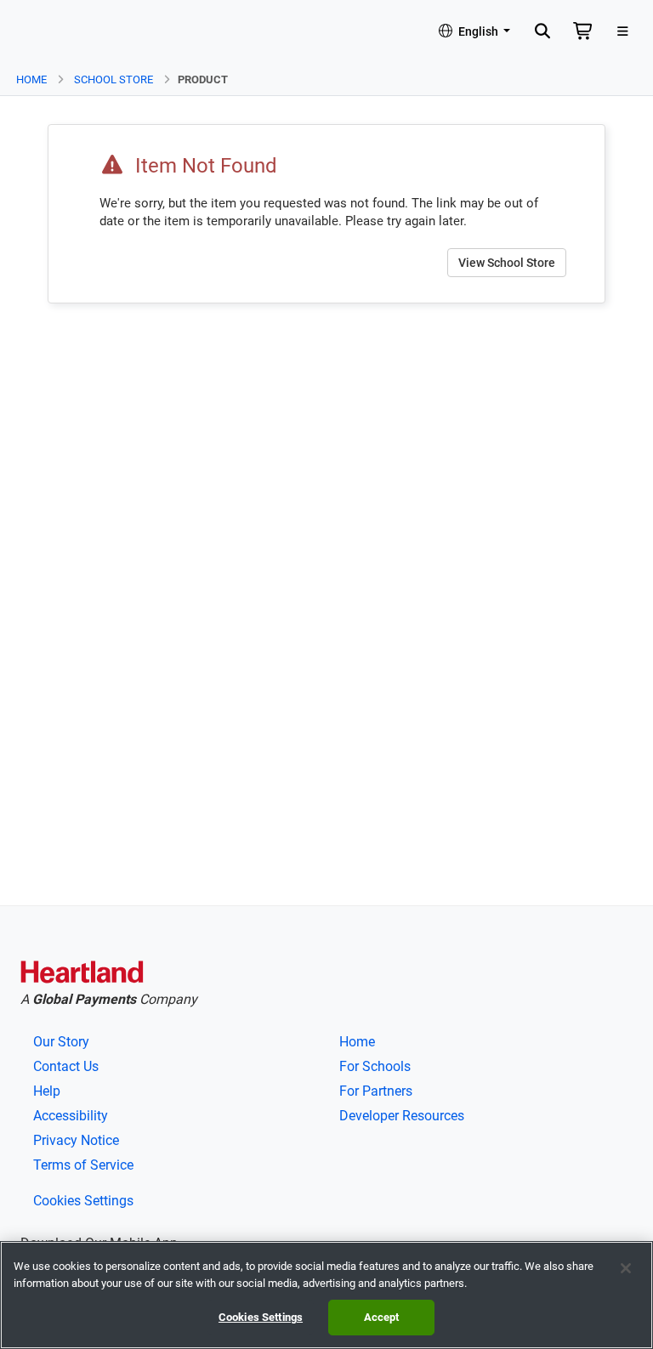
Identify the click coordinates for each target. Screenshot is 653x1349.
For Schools (375, 1066)
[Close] (625, 1268)
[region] (326, 1295)
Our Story (61, 1042)
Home (31, 79)
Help (46, 1091)
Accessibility (70, 1116)
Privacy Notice (76, 1140)
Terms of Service (83, 1165)
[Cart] (583, 32)
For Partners (375, 1091)
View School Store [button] (506, 262)
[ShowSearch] (542, 32)
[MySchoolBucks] (52, 32)
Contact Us (66, 1066)
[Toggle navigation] (622, 32)
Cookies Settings (83, 1201)
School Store (113, 79)
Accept (382, 1317)
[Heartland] (82, 975)
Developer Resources (401, 1116)
